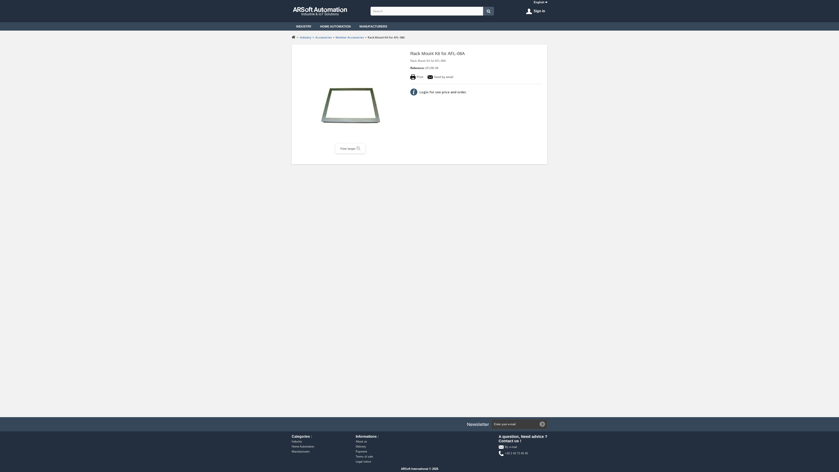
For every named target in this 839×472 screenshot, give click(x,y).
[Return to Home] (293, 37)
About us (361, 441)
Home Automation (335, 26)
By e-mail (511, 447)
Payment (361, 451)
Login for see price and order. (443, 92)
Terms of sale (364, 456)
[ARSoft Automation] (330, 11)
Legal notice (363, 461)
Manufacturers (373, 26)
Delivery (361, 446)
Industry (303, 26)
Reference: (417, 68)
